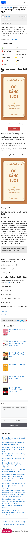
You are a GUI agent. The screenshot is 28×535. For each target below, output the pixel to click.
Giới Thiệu (5, 522)
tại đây (8, 282)
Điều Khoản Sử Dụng (9, 524)
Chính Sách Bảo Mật (20, 522)
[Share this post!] (18, 321)
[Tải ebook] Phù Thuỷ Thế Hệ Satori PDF (13, 483)
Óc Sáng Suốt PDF (15, 39)
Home (2, 7)
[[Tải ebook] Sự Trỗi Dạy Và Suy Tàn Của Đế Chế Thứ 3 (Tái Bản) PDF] (5, 394)
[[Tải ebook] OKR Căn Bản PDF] (5, 370)
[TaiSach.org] (3, 2)
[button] (14, 128)
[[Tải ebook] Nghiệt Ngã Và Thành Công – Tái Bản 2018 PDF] (5, 359)
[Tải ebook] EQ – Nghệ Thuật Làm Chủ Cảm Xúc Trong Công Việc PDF (17, 343)
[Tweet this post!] (21, 321)
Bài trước (5, 311)
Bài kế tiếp (4, 315)
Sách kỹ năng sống (8, 7)
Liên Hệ (11, 522)
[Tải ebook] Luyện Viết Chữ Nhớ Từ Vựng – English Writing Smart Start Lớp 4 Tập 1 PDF (13, 465)
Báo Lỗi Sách (6, 531)
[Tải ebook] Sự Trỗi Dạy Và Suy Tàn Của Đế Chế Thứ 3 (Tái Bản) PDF (17, 390)
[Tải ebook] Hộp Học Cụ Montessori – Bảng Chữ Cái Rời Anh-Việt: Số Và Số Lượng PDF (13, 505)
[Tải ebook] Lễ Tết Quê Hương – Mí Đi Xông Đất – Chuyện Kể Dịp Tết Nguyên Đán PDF (13, 449)
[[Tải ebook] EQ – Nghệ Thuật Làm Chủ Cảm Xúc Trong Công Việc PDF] (5, 347)
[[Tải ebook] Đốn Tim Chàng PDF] (5, 335)
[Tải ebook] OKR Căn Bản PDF (17, 364)
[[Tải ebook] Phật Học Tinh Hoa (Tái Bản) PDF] (5, 382)
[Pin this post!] (26, 321)
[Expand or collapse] (25, 23)
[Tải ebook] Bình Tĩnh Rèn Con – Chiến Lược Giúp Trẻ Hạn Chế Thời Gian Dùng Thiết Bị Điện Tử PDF (13, 512)
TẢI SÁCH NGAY (14, 128)
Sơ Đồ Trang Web (20, 524)
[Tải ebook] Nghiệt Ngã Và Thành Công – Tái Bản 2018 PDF (17, 355)
